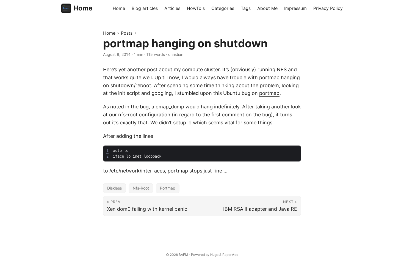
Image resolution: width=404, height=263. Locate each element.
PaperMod (230, 255)
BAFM (183, 255)
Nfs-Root (141, 188)
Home (82, 8)
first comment (227, 114)
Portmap (167, 188)
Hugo (214, 255)
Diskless (114, 188)
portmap (269, 93)
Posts (126, 33)
